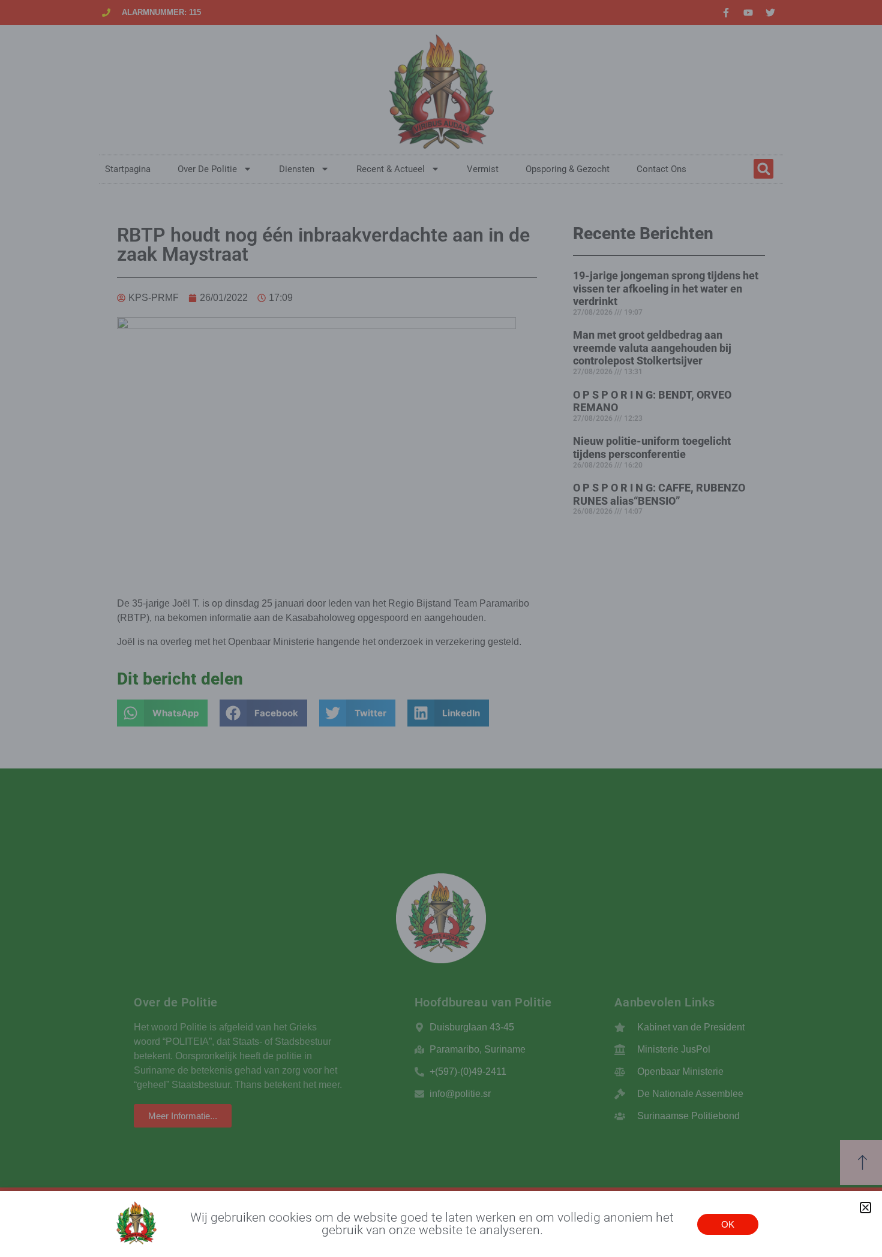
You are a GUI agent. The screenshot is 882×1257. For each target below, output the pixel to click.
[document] (441, 628)
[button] (865, 1207)
